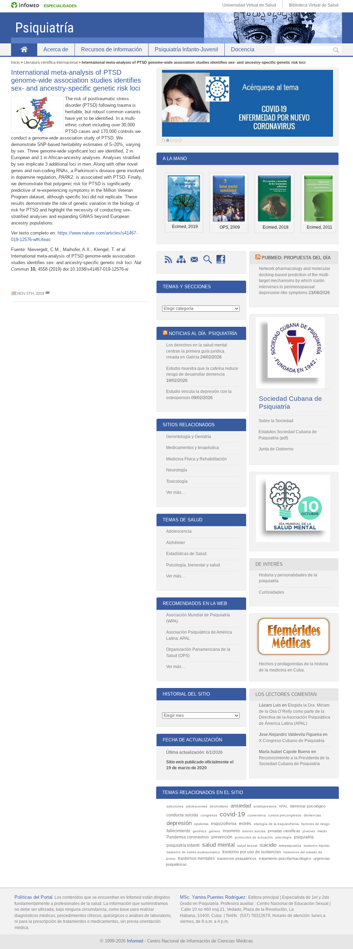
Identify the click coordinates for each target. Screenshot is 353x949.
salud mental (218, 844)
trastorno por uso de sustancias (251, 851)
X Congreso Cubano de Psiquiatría (291, 740)
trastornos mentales (196, 858)
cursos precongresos (284, 815)
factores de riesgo (315, 824)
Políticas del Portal (33, 897)
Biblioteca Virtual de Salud (314, 5)
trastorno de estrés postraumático (193, 852)
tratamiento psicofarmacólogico (285, 858)
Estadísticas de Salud (186, 553)
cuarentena (257, 815)
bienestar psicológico (307, 806)
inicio (23, 49)
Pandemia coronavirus (188, 837)
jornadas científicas (284, 831)
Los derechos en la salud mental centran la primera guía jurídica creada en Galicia (196, 351)
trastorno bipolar (317, 845)
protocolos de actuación (254, 837)
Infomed (135, 940)
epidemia (201, 824)
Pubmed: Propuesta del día (296, 257)
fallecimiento (178, 830)
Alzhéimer (175, 542)
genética (199, 831)
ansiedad (241, 806)
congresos (209, 815)
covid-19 (232, 814)
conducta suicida (182, 815)
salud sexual (247, 845)
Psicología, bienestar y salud (193, 565)
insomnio (231, 830)
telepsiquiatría (290, 845)
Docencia (242, 49)
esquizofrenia (223, 823)
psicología (283, 837)
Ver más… (175, 492)
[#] (47, 293)
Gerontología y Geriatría (188, 436)
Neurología (176, 470)
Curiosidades (271, 592)
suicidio (268, 845)
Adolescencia (179, 531)
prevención (221, 837)
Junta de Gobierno (276, 449)
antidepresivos (264, 806)
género (214, 831)
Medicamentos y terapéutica (192, 447)
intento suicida (253, 831)
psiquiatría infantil (183, 845)
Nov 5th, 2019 (30, 293)
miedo (322, 831)
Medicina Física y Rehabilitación (196, 459)
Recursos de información (111, 49)
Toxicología (177, 481)
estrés (245, 823)
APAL (283, 806)
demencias (312, 815)
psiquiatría (304, 837)
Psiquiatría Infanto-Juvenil (186, 49)
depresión (179, 823)
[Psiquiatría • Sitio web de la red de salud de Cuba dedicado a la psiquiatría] (176, 27)
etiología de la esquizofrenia (276, 824)
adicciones (175, 806)
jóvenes (309, 831)
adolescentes (196, 806)
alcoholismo (219, 806)
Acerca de (55, 49)
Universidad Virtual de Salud (249, 5)
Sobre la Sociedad (276, 420)
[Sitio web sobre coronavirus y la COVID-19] (247, 105)
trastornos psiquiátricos (236, 858)
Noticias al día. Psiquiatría (203, 333)
